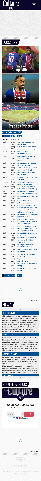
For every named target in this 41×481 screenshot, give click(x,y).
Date (12, 139)
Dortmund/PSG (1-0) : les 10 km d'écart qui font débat (26, 164)
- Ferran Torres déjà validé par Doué (16, 340)
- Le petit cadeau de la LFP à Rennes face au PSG (19, 327)
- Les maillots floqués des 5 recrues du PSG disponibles (20, 364)
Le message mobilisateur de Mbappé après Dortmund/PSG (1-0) (27, 192)
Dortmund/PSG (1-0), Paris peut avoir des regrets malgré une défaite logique (26, 240)
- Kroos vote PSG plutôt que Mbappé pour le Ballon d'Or (20, 320)
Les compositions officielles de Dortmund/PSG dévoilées (26, 246)
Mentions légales (8, 471)
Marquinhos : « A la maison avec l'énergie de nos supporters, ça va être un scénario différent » (27, 228)
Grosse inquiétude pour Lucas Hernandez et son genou (26, 183)
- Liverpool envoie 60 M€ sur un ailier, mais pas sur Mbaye (21, 322)
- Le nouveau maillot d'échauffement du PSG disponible (19, 368)
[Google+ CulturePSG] (21, 466)
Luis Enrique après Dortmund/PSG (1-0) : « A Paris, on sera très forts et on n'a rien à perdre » (27, 221)
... (16, 136)
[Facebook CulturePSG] (14, 466)
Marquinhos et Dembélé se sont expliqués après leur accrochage (26, 148)
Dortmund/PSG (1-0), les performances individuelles (25, 202)
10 (20, 136)
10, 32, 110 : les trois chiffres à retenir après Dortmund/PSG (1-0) (27, 188)
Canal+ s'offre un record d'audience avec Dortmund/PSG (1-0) (27, 169)
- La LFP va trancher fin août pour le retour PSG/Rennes (20, 331)
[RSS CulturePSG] (26, 466)
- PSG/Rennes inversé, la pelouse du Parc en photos (19, 359)
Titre (18, 139)
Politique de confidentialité (23, 471)
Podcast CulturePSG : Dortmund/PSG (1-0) (23, 152)
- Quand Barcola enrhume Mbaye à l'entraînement (20, 342)
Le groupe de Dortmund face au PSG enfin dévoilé (26, 260)
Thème (5, 139)
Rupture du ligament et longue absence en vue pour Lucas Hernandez (26, 158)
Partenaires (24, 473)
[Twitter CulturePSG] (17, 466)
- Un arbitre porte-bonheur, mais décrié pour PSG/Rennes (20, 362)
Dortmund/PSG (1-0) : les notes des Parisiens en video (27, 216)
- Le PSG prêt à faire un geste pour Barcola (17, 329)
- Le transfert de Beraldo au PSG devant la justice (18, 366)
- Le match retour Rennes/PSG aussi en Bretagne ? (19, 349)
